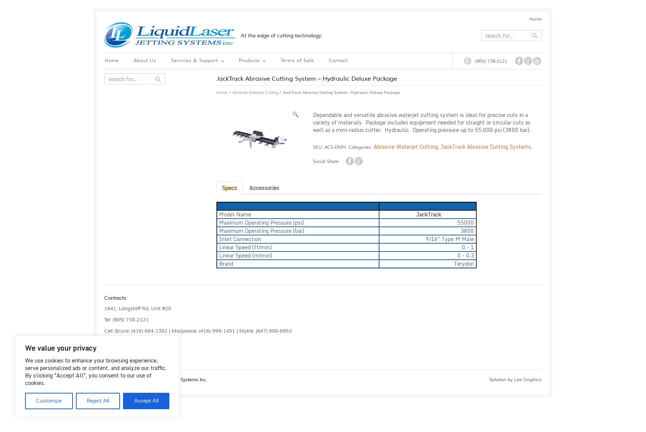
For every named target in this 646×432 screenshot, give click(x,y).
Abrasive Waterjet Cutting (255, 92)
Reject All (98, 401)
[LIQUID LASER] (169, 34)
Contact (338, 61)
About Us (145, 61)
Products (248, 61)
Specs (229, 187)
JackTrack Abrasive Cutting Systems (485, 146)
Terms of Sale (297, 61)
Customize (49, 401)
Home (535, 19)
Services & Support (193, 61)
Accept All (146, 401)
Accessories (264, 187)
